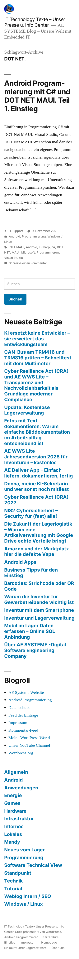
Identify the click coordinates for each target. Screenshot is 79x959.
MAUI (16, 252)
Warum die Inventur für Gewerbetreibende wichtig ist (39, 599)
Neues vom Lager (24, 850)
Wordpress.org (20, 753)
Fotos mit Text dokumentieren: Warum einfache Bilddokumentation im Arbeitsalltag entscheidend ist (37, 432)
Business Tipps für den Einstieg (31, 572)
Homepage (49, 942)
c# (53, 247)
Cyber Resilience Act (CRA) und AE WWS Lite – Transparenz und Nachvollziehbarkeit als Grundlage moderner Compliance (36, 385)
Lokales (13, 834)
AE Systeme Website (26, 692)
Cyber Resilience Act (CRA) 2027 (36, 500)
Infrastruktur (19, 818)
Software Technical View (33, 865)
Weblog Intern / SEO (27, 896)
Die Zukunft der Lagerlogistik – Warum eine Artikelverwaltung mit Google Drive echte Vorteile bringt (38, 532)
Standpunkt (17, 873)
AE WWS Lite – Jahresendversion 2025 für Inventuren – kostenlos (35, 456)
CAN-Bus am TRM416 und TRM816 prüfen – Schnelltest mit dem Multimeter (37, 357)
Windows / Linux (23, 904)
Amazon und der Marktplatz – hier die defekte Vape (38, 551)
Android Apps (20, 562)
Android (14, 236)
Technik (13, 881)
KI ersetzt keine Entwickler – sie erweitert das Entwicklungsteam (37, 338)
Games (12, 803)
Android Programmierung (30, 700)
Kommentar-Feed (23, 730)
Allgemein (16, 772)
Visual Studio (13, 258)
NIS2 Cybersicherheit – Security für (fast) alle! (31, 513)
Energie (13, 795)
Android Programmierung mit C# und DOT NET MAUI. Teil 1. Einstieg (37, 96)
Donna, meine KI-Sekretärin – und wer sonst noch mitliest (37, 486)
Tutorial (13, 888)
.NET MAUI (16, 247)
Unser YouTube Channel (29, 745)
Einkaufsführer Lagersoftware (25, 948)
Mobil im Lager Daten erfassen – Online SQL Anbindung (29, 631)
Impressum (17, 722)
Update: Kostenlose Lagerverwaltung (27, 410)
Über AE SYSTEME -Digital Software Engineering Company (35, 650)
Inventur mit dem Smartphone (39, 610)
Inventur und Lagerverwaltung (39, 618)
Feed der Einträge (23, 715)
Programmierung (34, 236)
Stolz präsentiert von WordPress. (38, 932)
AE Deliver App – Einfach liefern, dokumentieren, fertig (38, 473)
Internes (14, 826)
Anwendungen (21, 788)
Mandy (12, 842)
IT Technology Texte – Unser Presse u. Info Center (34, 22)
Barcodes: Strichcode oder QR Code (39, 586)
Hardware (15, 811)
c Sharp (44, 247)
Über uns (58, 948)
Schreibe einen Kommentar (28, 263)
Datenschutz (19, 707)
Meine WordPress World (29, 737)
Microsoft (28, 252)
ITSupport (16, 231)
